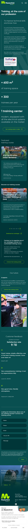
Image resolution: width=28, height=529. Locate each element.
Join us (6, 485)
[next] (20, 228)
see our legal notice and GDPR (14, 454)
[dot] (11, 228)
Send (22, 459)
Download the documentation (12, 256)
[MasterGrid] (7, 4)
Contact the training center (14, 262)
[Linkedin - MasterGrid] (21, 504)
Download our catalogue (12, 233)
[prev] (8, 228)
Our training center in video (13, 129)
